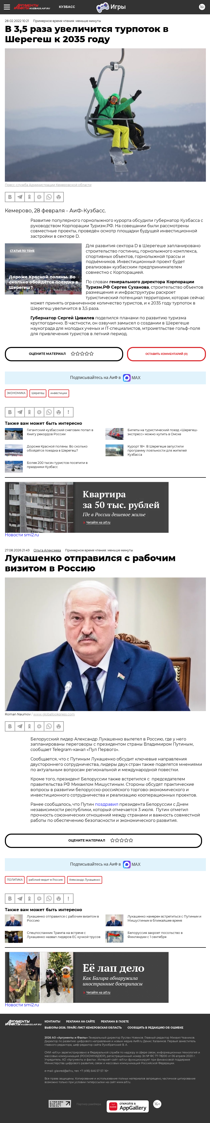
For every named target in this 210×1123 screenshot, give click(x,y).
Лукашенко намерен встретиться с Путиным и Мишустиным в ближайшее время (164, 918)
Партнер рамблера (89, 1104)
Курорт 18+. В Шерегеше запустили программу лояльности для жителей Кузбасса (157, 450)
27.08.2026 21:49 (17, 550)
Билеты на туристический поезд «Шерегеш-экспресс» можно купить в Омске (163, 432)
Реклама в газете (115, 1021)
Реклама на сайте (80, 1021)
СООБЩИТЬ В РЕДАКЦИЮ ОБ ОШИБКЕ (155, 1027)
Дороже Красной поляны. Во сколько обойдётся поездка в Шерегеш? (57, 448)
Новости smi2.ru (22, 534)
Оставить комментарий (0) (166, 354)
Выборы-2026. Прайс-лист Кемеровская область (83, 1027)
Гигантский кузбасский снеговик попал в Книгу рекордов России (60, 432)
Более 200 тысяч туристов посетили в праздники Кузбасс (57, 465)
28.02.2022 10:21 (17, 21)
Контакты (52, 1021)
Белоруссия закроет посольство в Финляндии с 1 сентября (155, 935)
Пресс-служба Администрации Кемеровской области (48, 185)
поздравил (107, 804)
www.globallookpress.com (54, 714)
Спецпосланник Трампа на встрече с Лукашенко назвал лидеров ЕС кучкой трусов (63, 935)
